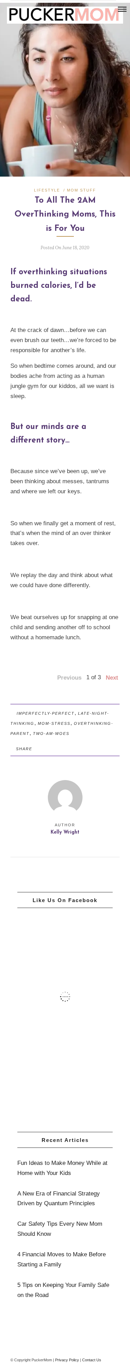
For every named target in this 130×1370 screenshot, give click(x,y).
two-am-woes (51, 733)
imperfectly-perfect (46, 713)
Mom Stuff (81, 190)
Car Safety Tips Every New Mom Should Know (59, 1229)
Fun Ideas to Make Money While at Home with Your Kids (62, 1168)
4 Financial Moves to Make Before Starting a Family (61, 1259)
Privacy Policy (67, 1360)
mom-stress (54, 723)
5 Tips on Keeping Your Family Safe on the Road (63, 1290)
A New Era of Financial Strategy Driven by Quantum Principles (58, 1198)
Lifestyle (47, 190)
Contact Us (91, 1360)
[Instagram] (14, 9)
